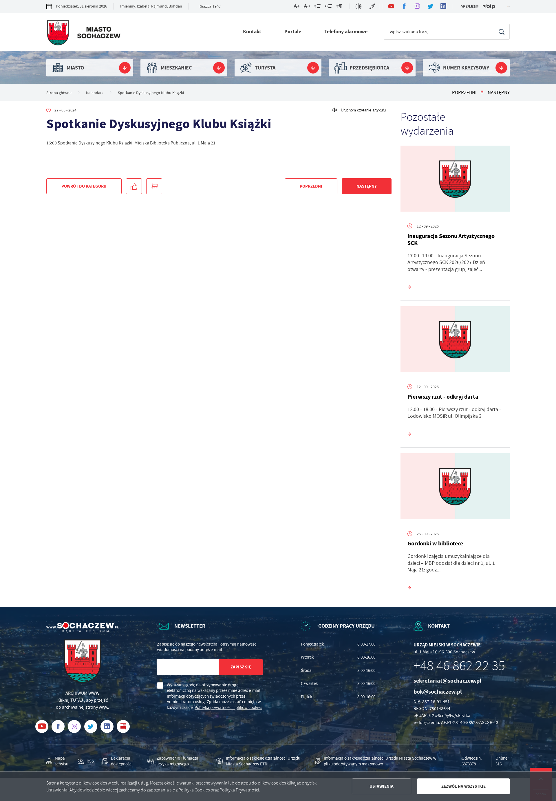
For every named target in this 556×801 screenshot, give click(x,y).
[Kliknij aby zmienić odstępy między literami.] (307, 7)
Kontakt (252, 31)
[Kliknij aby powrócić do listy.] (482, 93)
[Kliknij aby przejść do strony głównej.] (83, 33)
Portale (292, 31)
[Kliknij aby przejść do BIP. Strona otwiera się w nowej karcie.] (489, 6)
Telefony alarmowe (345, 31)
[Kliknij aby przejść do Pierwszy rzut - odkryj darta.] (455, 340)
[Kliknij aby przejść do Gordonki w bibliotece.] (455, 487)
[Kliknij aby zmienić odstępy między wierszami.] (317, 7)
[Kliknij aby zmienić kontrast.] (358, 6)
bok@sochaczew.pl (438, 692)
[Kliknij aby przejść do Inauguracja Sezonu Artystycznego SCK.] (455, 180)
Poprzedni (464, 93)
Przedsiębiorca (369, 67)
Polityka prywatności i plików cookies (228, 707)
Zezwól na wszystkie (463, 786)
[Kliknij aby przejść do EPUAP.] (469, 6)
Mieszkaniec (176, 67)
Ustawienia (382, 786)
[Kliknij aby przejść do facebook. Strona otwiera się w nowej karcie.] (404, 6)
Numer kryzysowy (466, 67)
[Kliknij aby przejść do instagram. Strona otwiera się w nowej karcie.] (417, 6)
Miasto (75, 67)
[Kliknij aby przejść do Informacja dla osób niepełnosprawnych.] (373, 6)
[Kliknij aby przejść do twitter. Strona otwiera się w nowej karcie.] (430, 6)
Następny (499, 93)
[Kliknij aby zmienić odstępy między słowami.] (328, 7)
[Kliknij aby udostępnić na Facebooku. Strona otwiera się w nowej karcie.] (134, 186)
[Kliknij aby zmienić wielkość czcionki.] (296, 7)
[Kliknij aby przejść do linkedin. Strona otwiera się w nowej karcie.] (443, 6)
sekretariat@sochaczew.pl (447, 681)
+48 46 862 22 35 (459, 665)
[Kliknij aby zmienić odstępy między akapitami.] (339, 7)
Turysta (265, 67)
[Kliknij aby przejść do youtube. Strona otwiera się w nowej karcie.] (391, 6)
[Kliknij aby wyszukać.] (501, 31)
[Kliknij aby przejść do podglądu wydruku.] (154, 186)
